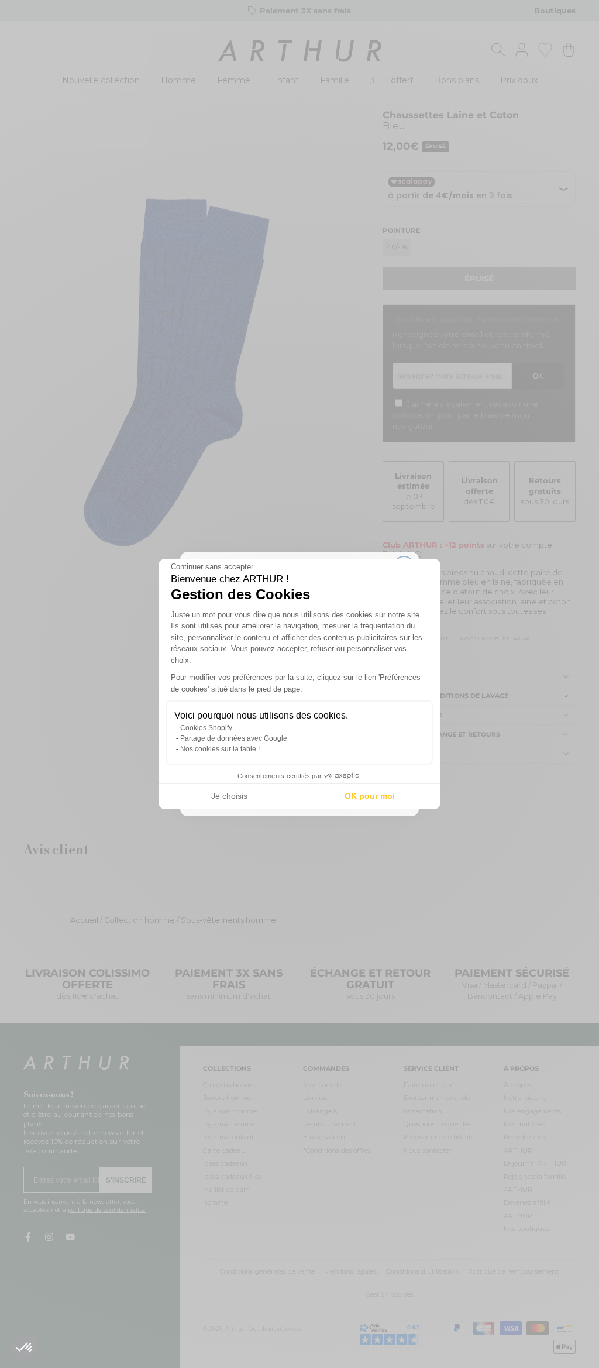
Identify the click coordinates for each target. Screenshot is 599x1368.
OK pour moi (370, 795)
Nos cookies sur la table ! (220, 749)
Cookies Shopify (206, 728)
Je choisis (229, 795)
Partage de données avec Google (233, 738)
